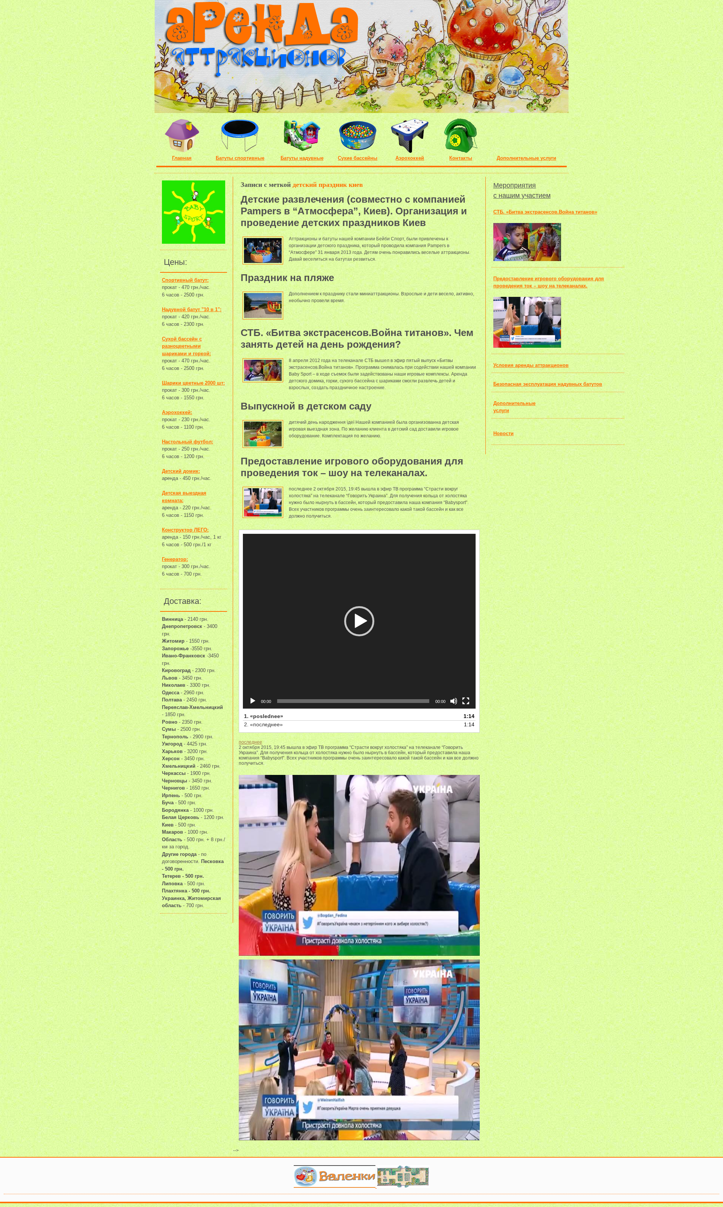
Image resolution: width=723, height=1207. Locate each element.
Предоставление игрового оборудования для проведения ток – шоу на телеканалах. (352, 466)
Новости (503, 433)
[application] (359, 621)
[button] (359, 621)
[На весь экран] (466, 701)
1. (263, 716)
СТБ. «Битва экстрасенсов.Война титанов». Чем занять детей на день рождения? (357, 338)
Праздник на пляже (287, 277)
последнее (250, 742)
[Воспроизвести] (252, 701)
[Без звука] (454, 701)
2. (263, 724)
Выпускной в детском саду (306, 406)
